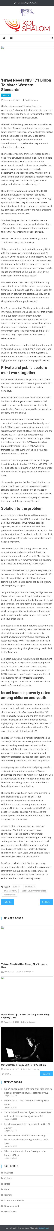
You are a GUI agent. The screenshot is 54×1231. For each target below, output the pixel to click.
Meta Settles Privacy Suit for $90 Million (23, 1065)
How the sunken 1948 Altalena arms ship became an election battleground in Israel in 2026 (26, 1139)
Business (6, 95)
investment (30, 886)
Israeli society (9, 894)
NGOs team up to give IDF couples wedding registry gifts (25, 1016)
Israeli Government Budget (34, 890)
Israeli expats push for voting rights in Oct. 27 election (27, 1126)
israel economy (10, 890)
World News (10, 1211)
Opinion (8, 1194)
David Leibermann (31, 1069)
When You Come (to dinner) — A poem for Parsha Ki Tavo (25, 1153)
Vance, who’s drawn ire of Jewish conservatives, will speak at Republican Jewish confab (28, 1114)
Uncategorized (11, 1206)
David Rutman (31, 100)
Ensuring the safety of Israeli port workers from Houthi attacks (9, 901)
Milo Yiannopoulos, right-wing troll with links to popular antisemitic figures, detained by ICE (28, 1090)
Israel (7, 1183)
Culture (8, 1178)
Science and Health (14, 1200)
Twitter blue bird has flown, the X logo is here (24, 966)
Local (6, 1189)
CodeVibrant (44, 1228)
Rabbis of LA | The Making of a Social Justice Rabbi (26, 1102)
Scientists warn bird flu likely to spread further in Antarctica (47, 901)
